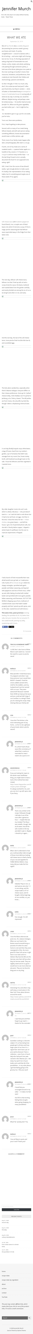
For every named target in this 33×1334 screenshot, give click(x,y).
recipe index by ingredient (10, 1280)
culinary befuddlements (8, 1237)
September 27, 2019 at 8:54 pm (22, 914)
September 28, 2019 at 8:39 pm (17, 670)
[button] (32, 2)
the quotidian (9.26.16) (14, 615)
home (4, 1271)
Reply (29, 644)
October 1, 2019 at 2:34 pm (17, 646)
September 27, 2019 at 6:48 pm (17, 847)
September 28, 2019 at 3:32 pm (22, 743)
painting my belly (19, 620)
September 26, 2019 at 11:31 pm (18, 1136)
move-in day (5, 1222)
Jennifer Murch (16, 9)
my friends (10, 46)
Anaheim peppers (21, 222)
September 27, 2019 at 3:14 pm (17, 933)
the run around (22, 618)
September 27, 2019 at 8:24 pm (22, 880)
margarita (5, 154)
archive (4, 1288)
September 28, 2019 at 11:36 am (18, 770)
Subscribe (16, 1209)
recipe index (6, 1276)
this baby (4, 1230)
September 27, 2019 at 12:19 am (18, 1119)
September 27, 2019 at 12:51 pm (18, 985)
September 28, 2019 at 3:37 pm (22, 808)
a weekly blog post (23, 46)
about (4, 1284)
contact (4, 1293)
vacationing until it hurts (9, 623)
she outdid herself (7, 620)
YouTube (4, 1297)
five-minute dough (17, 583)
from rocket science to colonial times (10, 1245)
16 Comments (27, 631)
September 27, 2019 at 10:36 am (18, 1037)
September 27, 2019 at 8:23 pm (22, 1084)
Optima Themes (21, 1330)
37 (28, 618)
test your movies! (10, 618)
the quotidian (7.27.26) (8, 1252)
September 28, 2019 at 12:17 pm (18, 717)
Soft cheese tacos (7, 222)
